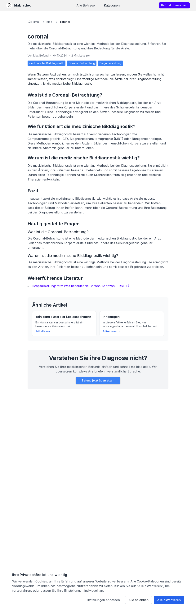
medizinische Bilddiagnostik (46, 63)
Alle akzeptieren (169, 600)
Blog (49, 21)
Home (35, 21)
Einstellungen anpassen (103, 600)
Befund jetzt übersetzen (98, 380)
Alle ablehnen (138, 600)
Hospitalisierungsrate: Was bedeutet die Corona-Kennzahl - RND (79, 286)
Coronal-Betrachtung (82, 63)
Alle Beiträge (85, 5)
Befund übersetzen (174, 5)
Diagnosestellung (110, 63)
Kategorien (112, 5)
